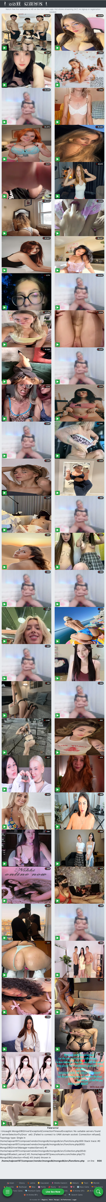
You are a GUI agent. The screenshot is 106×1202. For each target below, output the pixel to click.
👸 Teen (84, 1183)
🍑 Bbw (32, 1187)
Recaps (56, 1200)
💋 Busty (52, 1187)
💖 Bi (72, 1187)
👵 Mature (74, 1183)
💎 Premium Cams (32, 1191)
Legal (74, 1200)
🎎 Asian (10, 1183)
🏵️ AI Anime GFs (77, 1191)
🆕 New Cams (83, 1187)
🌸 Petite (42, 1187)
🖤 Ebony (21, 1183)
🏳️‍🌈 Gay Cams (97, 1187)
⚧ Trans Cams (16, 1191)
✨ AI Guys (91, 1191)
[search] (98, 1192)
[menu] (7, 1192)
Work (51, 1200)
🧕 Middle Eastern (59, 1183)
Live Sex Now (53, 1191)
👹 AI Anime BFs (31, 1195)
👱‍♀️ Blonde (95, 1183)
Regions (45, 1200)
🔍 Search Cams (76, 1195)
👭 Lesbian (63, 1187)
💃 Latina (31, 1183)
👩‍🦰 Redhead (21, 1187)
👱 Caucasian (43, 1183)
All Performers (66, 1200)
